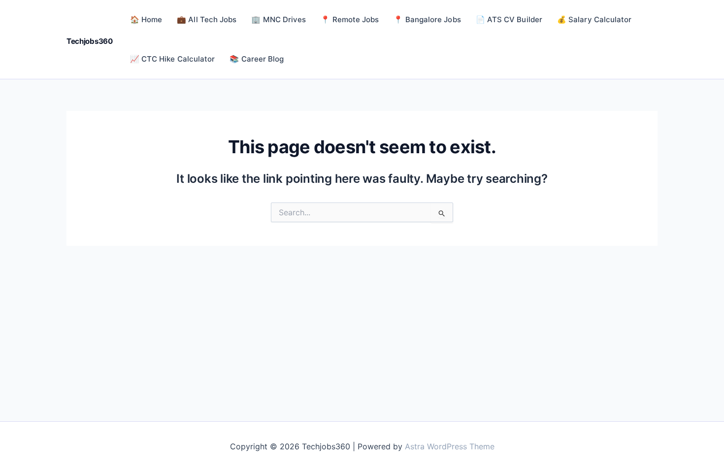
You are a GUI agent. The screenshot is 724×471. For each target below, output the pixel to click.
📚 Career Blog (257, 59)
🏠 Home (146, 19)
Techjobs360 (89, 41)
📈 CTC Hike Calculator (172, 59)
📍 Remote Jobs (350, 19)
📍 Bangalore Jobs (427, 19)
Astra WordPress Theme (449, 446)
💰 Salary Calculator (594, 19)
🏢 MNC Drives (278, 19)
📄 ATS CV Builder (509, 19)
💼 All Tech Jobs (206, 19)
